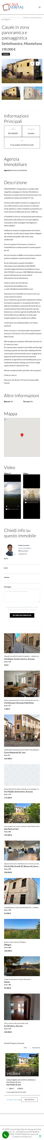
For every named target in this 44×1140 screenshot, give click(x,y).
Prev (25, 1048)
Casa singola (15, 145)
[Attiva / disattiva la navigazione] (39, 7)
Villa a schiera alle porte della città (16, 1023)
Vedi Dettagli (29, 1099)
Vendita (5, 54)
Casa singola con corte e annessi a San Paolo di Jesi (21, 826)
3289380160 (22, 554)
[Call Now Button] (5, 1135)
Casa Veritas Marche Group (11, 17)
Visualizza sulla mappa (13, 1100)
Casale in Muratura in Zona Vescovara (17, 979)
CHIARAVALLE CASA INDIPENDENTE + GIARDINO (22, 907)
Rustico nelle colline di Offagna (15, 942)
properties (24, 551)
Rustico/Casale (27, 145)
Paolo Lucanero (23, 545)
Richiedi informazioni (22, 615)
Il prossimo (36, 1048)
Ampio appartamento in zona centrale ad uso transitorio (23, 700)
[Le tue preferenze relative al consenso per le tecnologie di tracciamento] (40, 1136)
